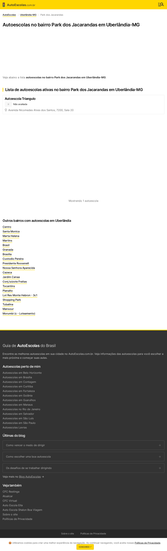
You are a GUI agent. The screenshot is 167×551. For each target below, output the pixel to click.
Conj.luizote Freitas (15, 281)
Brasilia (7, 254)
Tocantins (9, 286)
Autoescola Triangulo (20, 99)
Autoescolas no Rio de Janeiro (21, 409)
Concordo (84, 547)
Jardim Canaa (11, 277)
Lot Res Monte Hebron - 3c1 (20, 295)
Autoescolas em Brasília (17, 377)
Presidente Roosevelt (16, 263)
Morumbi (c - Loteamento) (19, 313)
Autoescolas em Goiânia (17, 395)
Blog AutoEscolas (30, 476)
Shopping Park (12, 299)
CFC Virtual (10, 500)
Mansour (8, 309)
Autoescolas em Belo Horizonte (22, 372)
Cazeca (7, 272)
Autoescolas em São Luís (18, 418)
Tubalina (8, 304)
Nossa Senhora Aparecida (19, 267)
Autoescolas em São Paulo (19, 422)
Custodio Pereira (13, 258)
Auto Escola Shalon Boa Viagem (22, 509)
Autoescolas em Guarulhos (19, 400)
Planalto (8, 290)
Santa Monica (11, 231)
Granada (8, 249)
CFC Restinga (11, 491)
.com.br (18, 5)
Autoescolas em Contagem (19, 381)
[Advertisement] (83, 53)
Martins (7, 240)
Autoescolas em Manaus (18, 404)
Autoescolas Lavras (15, 427)
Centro (7, 226)
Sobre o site (10, 514)
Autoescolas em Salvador (18, 413)
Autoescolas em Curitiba (18, 386)
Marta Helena (11, 236)
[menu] (161, 4)
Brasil (6, 245)
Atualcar (8, 496)
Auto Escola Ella (13, 505)
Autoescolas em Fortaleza (19, 391)
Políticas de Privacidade (17, 519)
